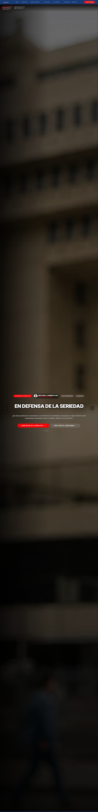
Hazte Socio (89, 2)
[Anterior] (6, 408)
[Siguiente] (92, 408)
